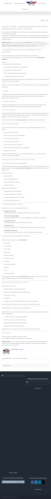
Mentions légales (13, 472)
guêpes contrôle (22, 358)
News (26, 358)
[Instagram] (36, 482)
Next (47, 20)
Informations (38, 388)
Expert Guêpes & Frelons (7, 358)
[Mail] (43, 482)
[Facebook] (32, 482)
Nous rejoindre (37, 489)
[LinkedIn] (39, 482)
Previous (43, 20)
